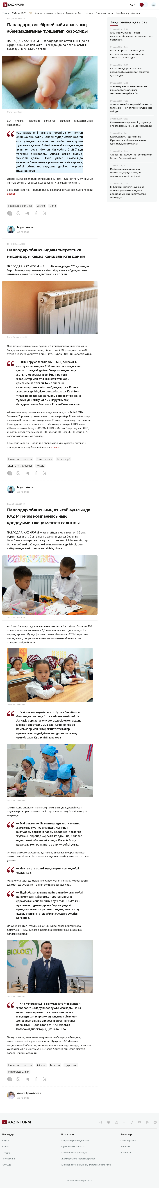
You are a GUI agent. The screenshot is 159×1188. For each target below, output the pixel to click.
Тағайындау (122, 13)
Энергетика (44, 459)
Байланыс (125, 1146)
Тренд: (6, 13)
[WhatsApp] (18, 213)
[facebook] (124, 1122)
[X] (44, 213)
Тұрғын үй (63, 459)
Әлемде (6, 1164)
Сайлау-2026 (19, 13)
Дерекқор (88, 13)
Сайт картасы (128, 1140)
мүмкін (54, 447)
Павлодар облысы (20, 205)
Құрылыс (71, 1065)
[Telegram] (27, 213)
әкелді (11, 193)
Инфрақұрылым (18, 1071)
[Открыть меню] (153, 4)
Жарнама (125, 1152)
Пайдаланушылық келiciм (75, 1140)
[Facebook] (36, 213)
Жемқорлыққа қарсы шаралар (78, 1158)
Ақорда (135, 13)
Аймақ (41, 1065)
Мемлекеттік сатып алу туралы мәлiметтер (86, 1164)
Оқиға (41, 205)
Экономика (8, 1158)
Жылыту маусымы (20, 465)
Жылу (40, 465)
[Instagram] (9, 213)
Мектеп (55, 1065)
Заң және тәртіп (105, 13)
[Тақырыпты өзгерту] (143, 4)
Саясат (6, 1146)
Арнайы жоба (73, 13)
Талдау (6, 1152)
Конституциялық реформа (49, 13)
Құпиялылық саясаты (73, 1146)
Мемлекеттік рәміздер (74, 1152)
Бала (53, 205)
